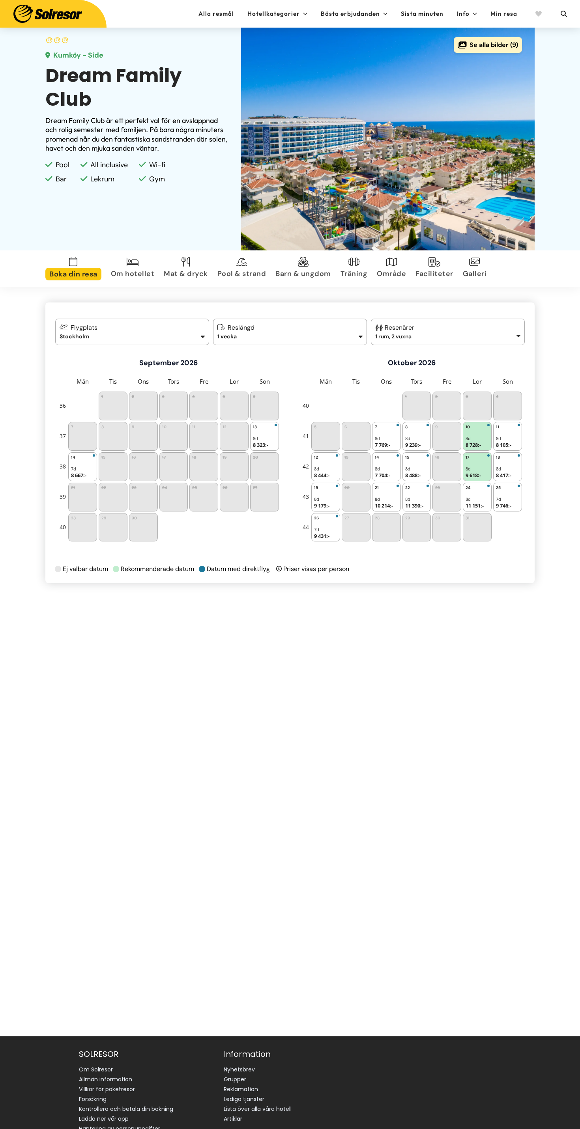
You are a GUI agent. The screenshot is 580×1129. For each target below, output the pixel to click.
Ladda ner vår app (104, 1119)
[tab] (75, 268)
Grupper (235, 1079)
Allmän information (105, 1079)
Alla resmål (216, 13)
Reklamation (241, 1089)
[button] (448, 332)
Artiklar (233, 1119)
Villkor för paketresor (107, 1089)
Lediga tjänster (244, 1099)
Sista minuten (422, 13)
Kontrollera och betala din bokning (126, 1109)
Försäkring (93, 1099)
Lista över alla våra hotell (258, 1109)
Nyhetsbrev (239, 1069)
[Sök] (563, 14)
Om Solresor (96, 1069)
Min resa (503, 13)
